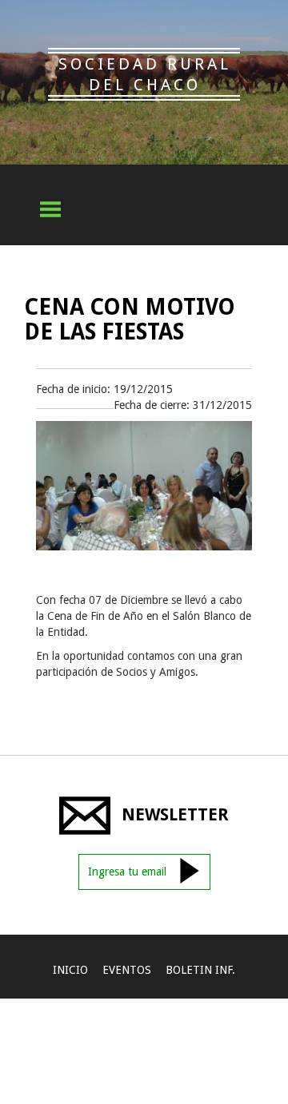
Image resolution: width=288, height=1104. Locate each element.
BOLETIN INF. (200, 969)
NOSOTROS (225, 1008)
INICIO (70, 969)
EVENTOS (126, 969)
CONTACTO (144, 1046)
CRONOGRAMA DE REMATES (108, 1008)
